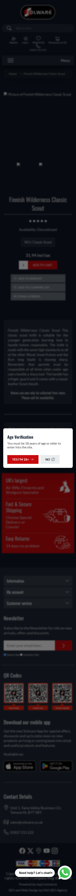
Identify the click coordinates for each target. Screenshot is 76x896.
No (47, 459)
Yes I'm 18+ (20, 459)
